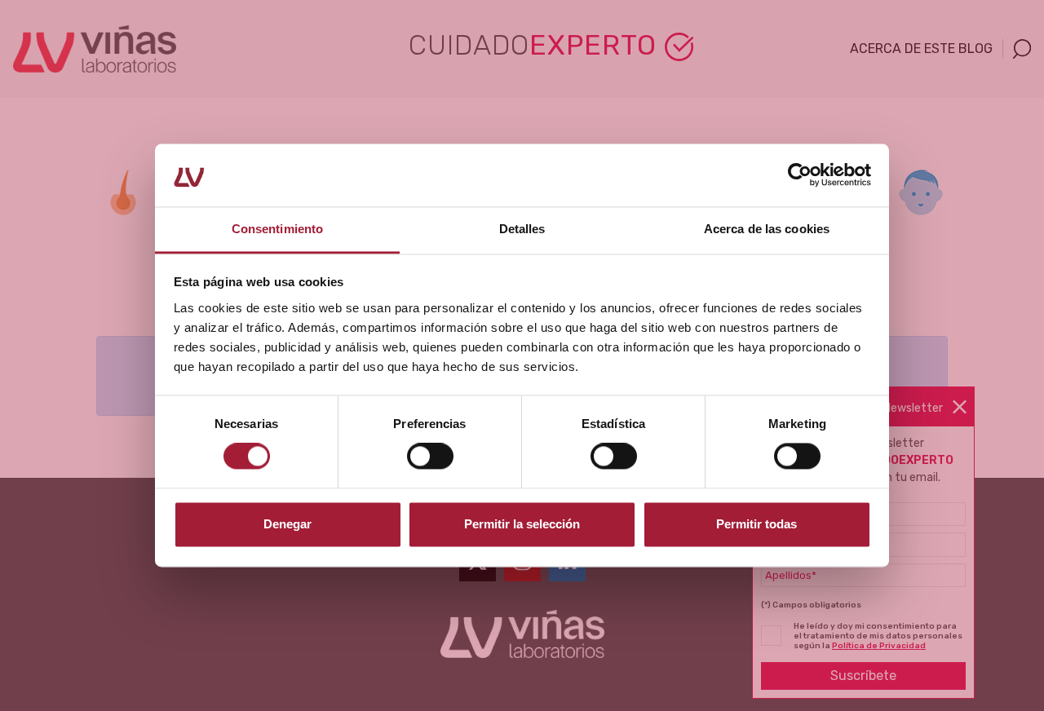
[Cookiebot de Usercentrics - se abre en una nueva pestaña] (799, 175)
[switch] (430, 457)
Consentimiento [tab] (277, 229)
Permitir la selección (522, 524)
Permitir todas (756, 524)
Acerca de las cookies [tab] (766, 229)
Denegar (287, 524)
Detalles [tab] (522, 229)
